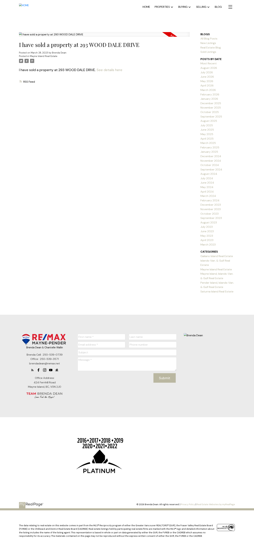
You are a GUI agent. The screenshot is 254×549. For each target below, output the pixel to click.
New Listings (208, 43)
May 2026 (206, 81)
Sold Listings (208, 52)
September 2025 (211, 116)
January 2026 (209, 99)
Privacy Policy (188, 504)
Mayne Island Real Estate (43, 56)
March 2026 (208, 90)
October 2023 (209, 213)
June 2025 (207, 129)
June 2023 (207, 231)
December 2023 (210, 205)
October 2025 (209, 112)
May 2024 (206, 187)
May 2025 (206, 134)
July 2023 (206, 227)
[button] (32, 370)
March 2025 (208, 143)
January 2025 (209, 152)
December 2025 (210, 103)
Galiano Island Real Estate (216, 256)
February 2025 (209, 147)
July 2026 (206, 72)
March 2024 (208, 196)
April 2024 (207, 191)
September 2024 (211, 169)
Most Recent (208, 63)
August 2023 (208, 222)
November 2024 (210, 161)
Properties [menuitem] (162, 7)
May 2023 (206, 236)
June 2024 (207, 182)
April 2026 (207, 85)
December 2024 (210, 156)
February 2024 (209, 200)
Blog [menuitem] (218, 7)
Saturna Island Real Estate (216, 291)
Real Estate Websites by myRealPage (216, 504)
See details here (109, 70)
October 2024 (209, 165)
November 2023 (210, 209)
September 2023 (211, 218)
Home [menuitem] (146, 7)
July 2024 (206, 178)
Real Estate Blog (210, 47)
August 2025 (208, 121)
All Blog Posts (208, 38)
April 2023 (206, 240)
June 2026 (207, 77)
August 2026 (208, 68)
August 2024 (208, 174)
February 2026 (209, 94)
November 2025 (210, 107)
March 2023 (208, 244)
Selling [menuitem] (201, 7)
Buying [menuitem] (182, 7)
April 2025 (207, 138)
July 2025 (206, 125)
